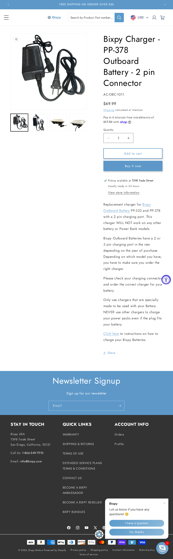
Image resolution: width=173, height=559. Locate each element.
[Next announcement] (164, 4)
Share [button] (111, 353)
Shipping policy (99, 550)
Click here (111, 333)
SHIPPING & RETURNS (78, 444)
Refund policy (147, 550)
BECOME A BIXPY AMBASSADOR (75, 490)
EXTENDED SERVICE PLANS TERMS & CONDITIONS (82, 465)
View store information (123, 192)
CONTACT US (72, 478)
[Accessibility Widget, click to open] (166, 279)
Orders (119, 434)
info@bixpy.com (31, 461)
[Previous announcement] (8, 4)
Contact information (123, 550)
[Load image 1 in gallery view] (19, 122)
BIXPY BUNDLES (74, 512)
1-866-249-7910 (32, 453)
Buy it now (133, 166)
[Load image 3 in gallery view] (58, 122)
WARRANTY (71, 434)
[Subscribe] (119, 406)
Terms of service (89, 554)
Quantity (108, 130)
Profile (119, 444)
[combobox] (96, 17)
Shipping (108, 110)
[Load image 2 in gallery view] (39, 122)
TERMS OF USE (73, 453)
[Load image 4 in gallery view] (78, 122)
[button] (6, 17)
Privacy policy (78, 550)
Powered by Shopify (55, 550)
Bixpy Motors (35, 550)
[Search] (119, 17)
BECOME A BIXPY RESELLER (82, 502)
